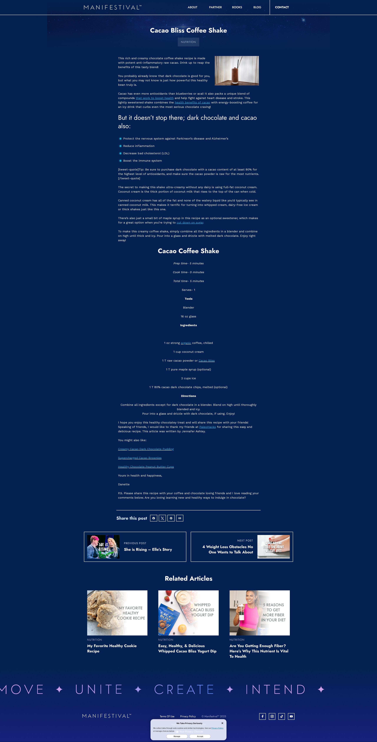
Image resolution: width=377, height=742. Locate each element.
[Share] (153, 518)
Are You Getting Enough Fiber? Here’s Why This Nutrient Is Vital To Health (259, 651)
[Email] (179, 518)
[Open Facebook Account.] (262, 716)
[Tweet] (162, 518)
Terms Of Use (167, 716)
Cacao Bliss (207, 360)
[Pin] (171, 518)
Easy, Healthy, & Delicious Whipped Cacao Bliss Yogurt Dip (187, 648)
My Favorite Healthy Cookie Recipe (112, 648)
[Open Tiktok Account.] (281, 716)
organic (186, 343)
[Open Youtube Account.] (291, 716)
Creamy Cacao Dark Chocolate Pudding (146, 449)
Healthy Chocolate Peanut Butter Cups (146, 466)
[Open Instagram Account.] (272, 716)
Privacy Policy (188, 716)
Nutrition (188, 42)
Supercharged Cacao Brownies (140, 458)
